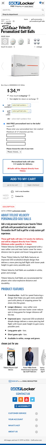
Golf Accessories (36, 19)
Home (26, 19)
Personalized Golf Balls (37, 21)
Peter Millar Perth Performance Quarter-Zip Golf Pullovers (29, 370)
